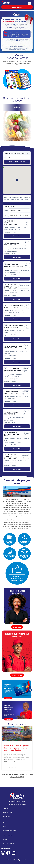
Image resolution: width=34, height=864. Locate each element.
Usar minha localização (17, 162)
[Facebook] (8, 853)
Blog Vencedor (7, 836)
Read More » (8, 763)
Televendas (6, 816)
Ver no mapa (17, 236)
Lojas (4, 822)
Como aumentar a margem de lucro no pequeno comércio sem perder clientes (16, 748)
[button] (29, 3)
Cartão (5, 826)
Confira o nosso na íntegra (17, 775)
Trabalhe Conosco (8, 844)
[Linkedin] (13, 853)
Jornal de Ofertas (8, 812)
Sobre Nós (6, 808)
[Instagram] (3, 853)
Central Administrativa (9, 830)
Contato (5, 840)
